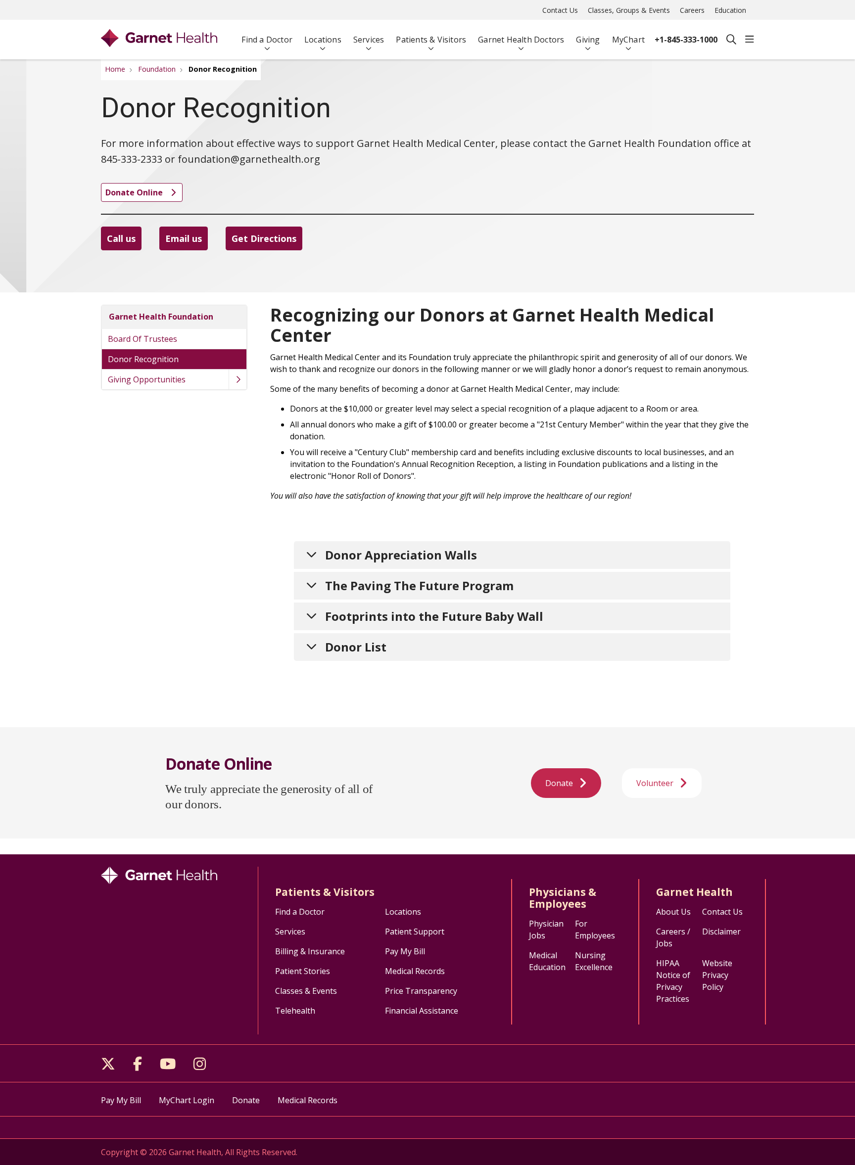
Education (730, 10)
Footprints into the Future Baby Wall (434, 616)
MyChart (628, 39)
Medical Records (415, 971)
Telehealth (295, 1010)
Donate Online (135, 192)
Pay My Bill (405, 951)
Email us (183, 238)
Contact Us (560, 10)
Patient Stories (302, 971)
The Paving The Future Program (419, 585)
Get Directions (264, 238)
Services (368, 39)
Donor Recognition (143, 359)
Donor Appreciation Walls (401, 555)
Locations (322, 39)
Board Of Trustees (142, 338)
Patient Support (414, 931)
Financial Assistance (421, 1010)
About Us (673, 911)
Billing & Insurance (310, 951)
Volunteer (654, 783)
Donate (559, 783)
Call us (121, 238)
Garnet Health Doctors (521, 39)
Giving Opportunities (147, 379)
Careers (692, 10)
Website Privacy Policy (717, 975)
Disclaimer (721, 931)
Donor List (355, 647)
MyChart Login (186, 1100)
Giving (588, 39)
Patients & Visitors (431, 39)
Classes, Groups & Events (629, 10)
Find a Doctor (266, 39)
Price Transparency (421, 990)
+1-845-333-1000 (686, 39)
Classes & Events (306, 990)
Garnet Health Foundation (161, 316)
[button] (749, 40)
